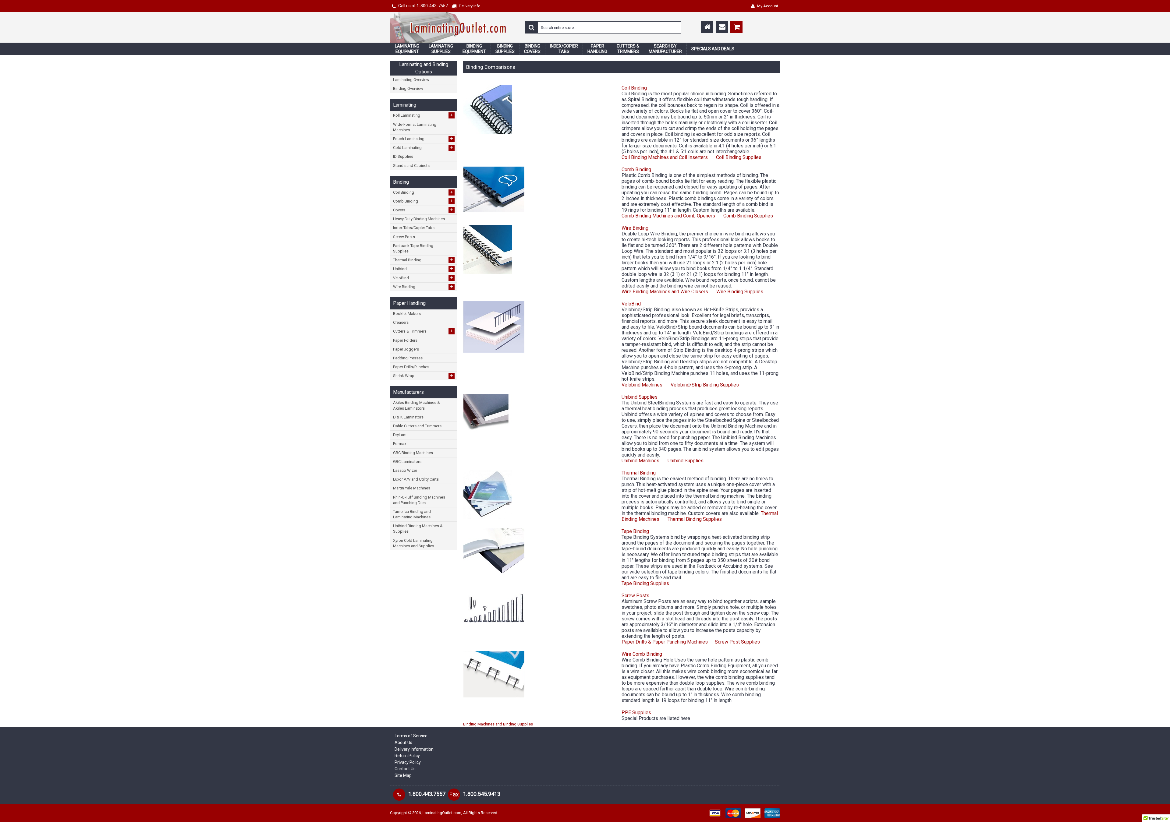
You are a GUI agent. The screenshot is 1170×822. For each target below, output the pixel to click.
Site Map (403, 775)
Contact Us (405, 768)
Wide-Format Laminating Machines (414, 127)
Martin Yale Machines (411, 488)
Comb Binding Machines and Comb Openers (668, 216)
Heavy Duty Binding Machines (419, 219)
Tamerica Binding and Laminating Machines (412, 514)
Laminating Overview (411, 79)
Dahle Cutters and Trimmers (417, 426)
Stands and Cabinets (411, 165)
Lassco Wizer (405, 470)
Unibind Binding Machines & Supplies (418, 529)
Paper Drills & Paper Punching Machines (665, 642)
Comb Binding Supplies (748, 216)
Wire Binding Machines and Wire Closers (665, 292)
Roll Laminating (423, 115)
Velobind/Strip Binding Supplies (705, 385)
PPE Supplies (636, 712)
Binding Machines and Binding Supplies (498, 724)
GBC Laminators (407, 461)
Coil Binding (423, 192)
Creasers (401, 322)
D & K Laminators (408, 417)
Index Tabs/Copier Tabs (413, 227)
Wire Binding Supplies (739, 292)
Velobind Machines (642, 385)
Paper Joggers (406, 349)
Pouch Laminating (423, 139)
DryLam (399, 434)
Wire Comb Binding (642, 654)
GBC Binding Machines (413, 452)
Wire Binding (423, 287)
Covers (423, 210)
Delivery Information (414, 749)
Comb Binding (423, 201)
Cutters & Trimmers (423, 331)
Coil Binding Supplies (738, 157)
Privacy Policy (408, 762)
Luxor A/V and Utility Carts (416, 479)
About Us (403, 742)
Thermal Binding (423, 260)
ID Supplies (403, 156)
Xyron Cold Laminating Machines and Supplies (413, 543)
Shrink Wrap (423, 375)
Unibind (423, 269)
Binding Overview (408, 88)
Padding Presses (408, 358)
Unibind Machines (640, 461)
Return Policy (407, 755)
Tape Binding (635, 531)
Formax (399, 443)
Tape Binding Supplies (645, 583)
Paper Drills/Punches (411, 367)
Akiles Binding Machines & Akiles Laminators (416, 405)
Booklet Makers (407, 313)
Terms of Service (411, 735)
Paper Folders (405, 340)
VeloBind (423, 278)
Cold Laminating (423, 147)
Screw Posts (404, 237)
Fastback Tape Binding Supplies (413, 248)
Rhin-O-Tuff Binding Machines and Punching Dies (419, 500)
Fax (454, 794)
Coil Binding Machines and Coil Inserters (665, 157)
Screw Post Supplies (737, 642)
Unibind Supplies (640, 397)
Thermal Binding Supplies (695, 519)
